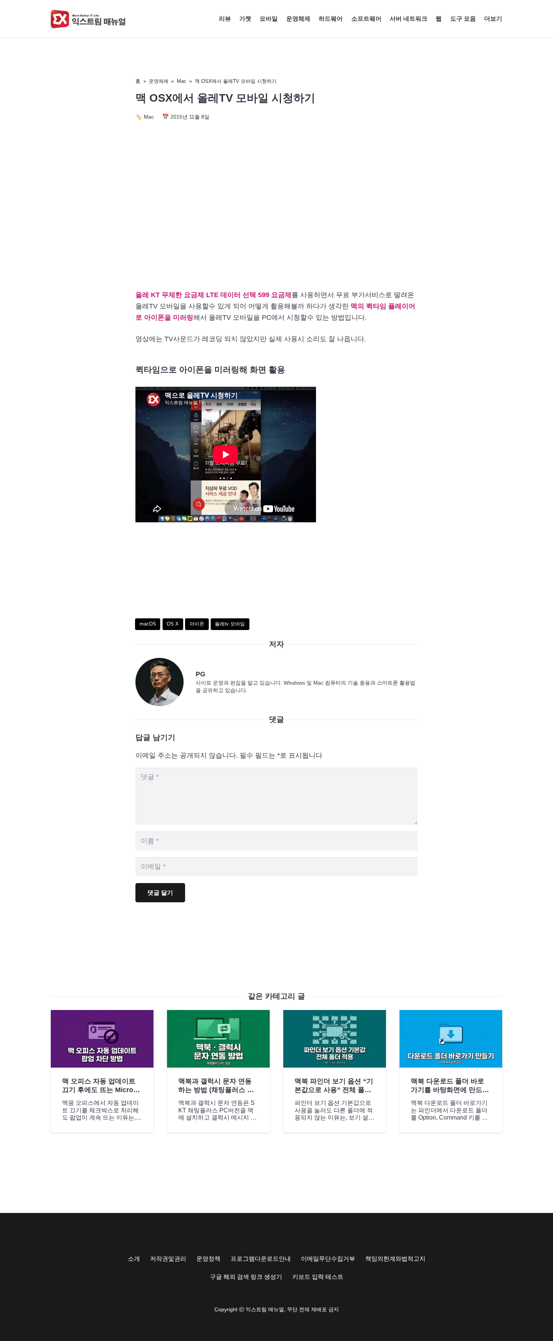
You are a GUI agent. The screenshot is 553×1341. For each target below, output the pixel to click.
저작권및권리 (168, 1259)
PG (200, 674)
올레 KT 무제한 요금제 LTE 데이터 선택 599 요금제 (213, 295)
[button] (506, 19)
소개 (134, 1259)
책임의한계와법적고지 (395, 1259)
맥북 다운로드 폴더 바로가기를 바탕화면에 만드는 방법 (450, 1090)
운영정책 (208, 1259)
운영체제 (159, 81)
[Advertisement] (276, 219)
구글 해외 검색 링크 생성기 (246, 1277)
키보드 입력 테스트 (317, 1277)
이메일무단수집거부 (328, 1259)
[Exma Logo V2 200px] (88, 19)
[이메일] (165, 682)
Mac (181, 81)
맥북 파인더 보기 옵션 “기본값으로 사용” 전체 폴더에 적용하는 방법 (334, 1090)
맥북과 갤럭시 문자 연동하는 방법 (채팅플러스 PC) (215, 1090)
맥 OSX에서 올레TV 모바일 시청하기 (235, 81)
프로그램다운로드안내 (261, 1259)
